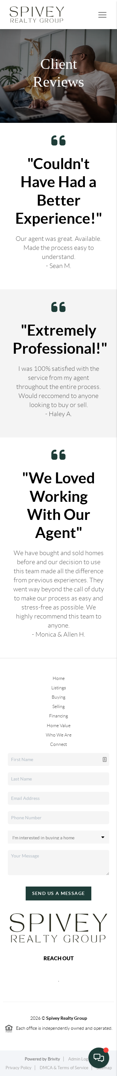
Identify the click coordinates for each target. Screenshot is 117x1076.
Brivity (54, 1059)
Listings (58, 687)
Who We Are (59, 734)
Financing (58, 715)
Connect (58, 744)
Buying (58, 697)
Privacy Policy (19, 1067)
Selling (58, 706)
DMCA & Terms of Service (64, 1067)
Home (59, 678)
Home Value (59, 725)
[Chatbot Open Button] (98, 1058)
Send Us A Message (58, 893)
